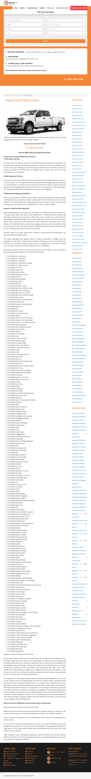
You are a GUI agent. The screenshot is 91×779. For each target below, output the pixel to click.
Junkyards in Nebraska (79, 507)
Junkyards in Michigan (79, 490)
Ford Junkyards (76, 291)
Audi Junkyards (76, 261)
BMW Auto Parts (77, 112)
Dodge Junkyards (77, 282)
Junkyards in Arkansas (79, 423)
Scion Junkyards (77, 375)
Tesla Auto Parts (77, 236)
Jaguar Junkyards (77, 315)
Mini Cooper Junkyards (79, 345)
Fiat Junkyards (76, 288)
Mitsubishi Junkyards (78, 348)
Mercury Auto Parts (78, 189)
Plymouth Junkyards (78, 358)
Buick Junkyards (77, 268)
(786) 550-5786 (79, 8)
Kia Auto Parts (76, 169)
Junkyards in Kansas (78, 467)
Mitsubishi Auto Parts (79, 196)
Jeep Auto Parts (77, 165)
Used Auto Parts (32, 756)
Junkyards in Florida (78, 443)
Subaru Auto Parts (78, 229)
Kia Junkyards (76, 322)
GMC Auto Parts (77, 145)
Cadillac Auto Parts (78, 119)
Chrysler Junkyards (78, 278)
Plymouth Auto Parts (79, 206)
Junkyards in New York (79, 530)
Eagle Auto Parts (77, 132)
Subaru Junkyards (77, 382)
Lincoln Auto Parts (78, 175)
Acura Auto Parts (77, 105)
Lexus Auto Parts (77, 179)
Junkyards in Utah (77, 590)
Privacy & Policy (10, 756)
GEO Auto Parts (77, 142)
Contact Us (30, 763)
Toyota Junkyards (77, 392)
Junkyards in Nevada (78, 510)
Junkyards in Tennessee (79, 584)
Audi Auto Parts (77, 109)
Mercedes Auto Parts (79, 185)
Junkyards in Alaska (78, 413)
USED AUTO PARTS (62, 8)
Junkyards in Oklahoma (79, 550)
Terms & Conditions (12, 754)
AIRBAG (42, 8)
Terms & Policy (10, 765)
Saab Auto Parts (77, 216)
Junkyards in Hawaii (78, 450)
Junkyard (30, 751)
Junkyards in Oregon (78, 554)
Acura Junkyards (77, 258)
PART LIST (50, 8)
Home (7, 95)
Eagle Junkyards (77, 285)
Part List (14, 95)
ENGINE (22, 8)
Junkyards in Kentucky (79, 470)
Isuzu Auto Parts (77, 159)
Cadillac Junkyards (78, 271)
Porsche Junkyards (78, 365)
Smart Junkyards (77, 378)
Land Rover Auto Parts (79, 172)
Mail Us (53, 762)
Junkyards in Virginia (78, 597)
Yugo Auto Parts (77, 249)
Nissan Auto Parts (78, 199)
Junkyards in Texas (78, 587)
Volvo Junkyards (77, 399)
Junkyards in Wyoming (79, 624)
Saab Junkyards (77, 368)
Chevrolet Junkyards (78, 275)
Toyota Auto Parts (78, 239)
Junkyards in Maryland (79, 480)
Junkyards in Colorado (79, 430)
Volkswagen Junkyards (79, 395)
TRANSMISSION (32, 8)
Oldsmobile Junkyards (79, 355)
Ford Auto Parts (77, 139)
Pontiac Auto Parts (78, 209)
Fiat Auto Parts (77, 135)
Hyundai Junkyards (78, 305)
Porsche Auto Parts (78, 212)
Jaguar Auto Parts (78, 162)
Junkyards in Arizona (78, 420)
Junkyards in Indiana (78, 463)
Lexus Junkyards (77, 332)
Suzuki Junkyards (77, 385)
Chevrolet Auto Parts (79, 122)
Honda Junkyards (77, 302)
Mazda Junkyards (77, 335)
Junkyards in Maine (78, 477)
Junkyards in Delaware (79, 440)
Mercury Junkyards (78, 342)
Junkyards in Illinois (78, 460)
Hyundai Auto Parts (78, 152)
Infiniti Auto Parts (78, 155)
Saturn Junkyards (77, 372)
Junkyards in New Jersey (79, 520)
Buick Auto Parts (77, 115)
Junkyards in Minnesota (79, 494)
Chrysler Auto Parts (78, 125)
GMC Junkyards (76, 298)
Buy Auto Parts (73, 751)
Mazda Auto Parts (78, 182)
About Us (30, 761)
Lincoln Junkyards (77, 328)
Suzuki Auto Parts (77, 232)
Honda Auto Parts (78, 149)
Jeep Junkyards (76, 318)
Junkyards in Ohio (77, 547)
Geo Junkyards (76, 295)
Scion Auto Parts (77, 222)
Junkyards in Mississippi (79, 497)
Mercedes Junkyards (78, 338)
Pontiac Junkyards (78, 362)
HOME (15, 8)
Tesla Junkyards (77, 389)
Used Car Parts (10, 751)
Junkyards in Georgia (78, 447)
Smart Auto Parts (77, 226)
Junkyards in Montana (79, 504)
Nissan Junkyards (77, 352)
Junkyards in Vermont (79, 594)
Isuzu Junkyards (77, 312)
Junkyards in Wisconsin (79, 621)
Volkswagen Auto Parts (79, 242)
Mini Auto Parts (77, 192)
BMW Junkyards (77, 265)
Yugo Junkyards (77, 402)
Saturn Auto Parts (78, 219)
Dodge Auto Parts (78, 129)
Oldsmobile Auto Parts (79, 202)
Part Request (31, 758)
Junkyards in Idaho (78, 457)
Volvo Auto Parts (77, 246)
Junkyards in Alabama (79, 417)
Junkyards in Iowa (77, 453)
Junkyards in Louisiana (79, 473)
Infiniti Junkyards (77, 308)
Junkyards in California (79, 427)
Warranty (8, 763)
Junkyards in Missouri (79, 500)
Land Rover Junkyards (79, 325)
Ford (20, 95)
